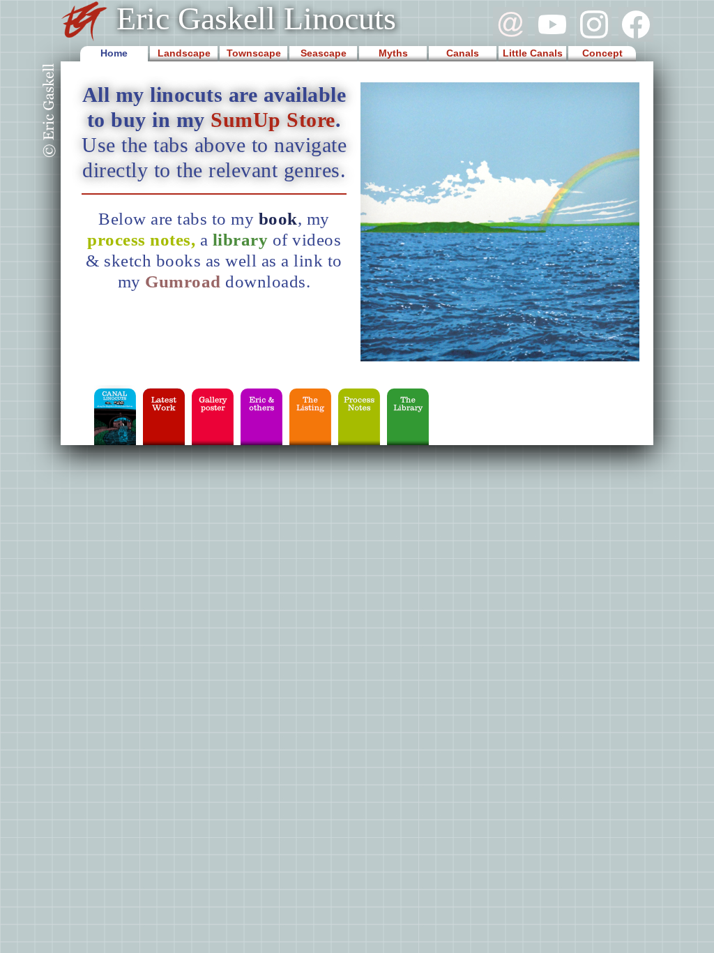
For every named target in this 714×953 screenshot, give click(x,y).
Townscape (254, 53)
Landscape (184, 53)
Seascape (324, 53)
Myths (393, 53)
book (278, 218)
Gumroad (185, 281)
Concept (602, 53)
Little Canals (533, 53)
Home (114, 53)
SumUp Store (273, 119)
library (240, 239)
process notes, (143, 239)
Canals (462, 53)
